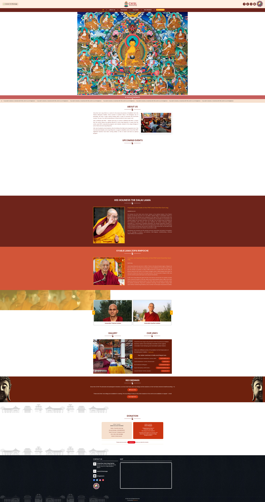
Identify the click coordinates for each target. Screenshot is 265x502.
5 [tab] (134, 326)
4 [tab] (132, 326)
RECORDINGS (148, 10)
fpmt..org (151, 352)
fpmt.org (130, 263)
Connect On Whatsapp (11, 4)
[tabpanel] (112, 312)
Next (171, 313)
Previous (93, 313)
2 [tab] (128, 326)
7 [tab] (138, 326)
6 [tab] (136, 326)
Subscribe (133, 390)
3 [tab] (130, 326)
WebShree (135, 500)
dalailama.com (132, 211)
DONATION (161, 9)
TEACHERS (136, 10)
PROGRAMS (124, 10)
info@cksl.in (133, 396)
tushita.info (166, 361)
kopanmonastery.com (163, 367)
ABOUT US (112, 10)
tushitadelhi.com (164, 358)
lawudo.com (165, 371)
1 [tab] (126, 326)
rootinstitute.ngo (164, 364)
